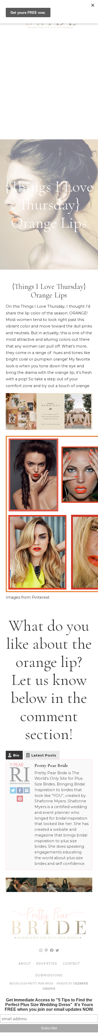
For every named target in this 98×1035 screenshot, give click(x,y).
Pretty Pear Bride (51, 765)
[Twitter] (13, 791)
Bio (16, 755)
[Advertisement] (49, 88)
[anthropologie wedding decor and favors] (49, 428)
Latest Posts (43, 755)
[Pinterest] (20, 800)
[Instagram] (27, 791)
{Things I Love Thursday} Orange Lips (49, 291)
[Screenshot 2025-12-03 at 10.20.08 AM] (49, 890)
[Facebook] (20, 791)
